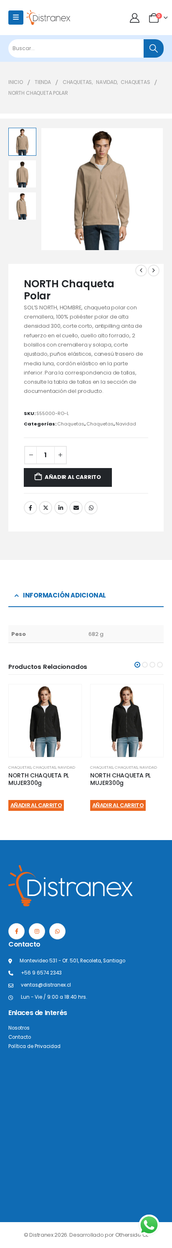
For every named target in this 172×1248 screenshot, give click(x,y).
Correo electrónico (76, 507)
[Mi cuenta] (135, 18)
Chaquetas (70, 423)
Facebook (30, 507)
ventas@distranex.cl (46, 985)
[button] (50, 189)
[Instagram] (37, 931)
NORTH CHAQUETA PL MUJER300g (38, 779)
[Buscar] (154, 48)
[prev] (141, 270)
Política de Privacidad (34, 1046)
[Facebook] (16, 931)
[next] (153, 270)
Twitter (45, 507)
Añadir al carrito (73, 477)
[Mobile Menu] (15, 17)
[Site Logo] (48, 17)
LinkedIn (61, 507)
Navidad (126, 423)
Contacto (19, 1037)
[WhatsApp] (57, 931)
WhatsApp (91, 507)
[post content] (45, 720)
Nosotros (19, 1028)
